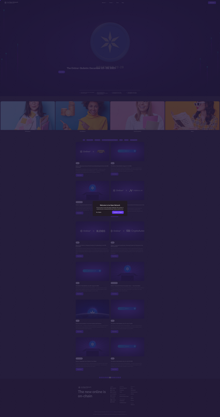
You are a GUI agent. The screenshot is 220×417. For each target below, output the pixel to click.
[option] (164, 415)
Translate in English (117, 212)
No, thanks (98, 212)
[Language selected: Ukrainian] (191, 416)
